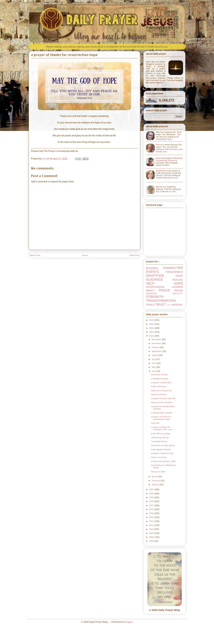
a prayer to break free (161, 382)
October (156, 347)
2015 (151, 513)
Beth (179, 132)
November (157, 343)
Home (85, 255)
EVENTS (152, 271)
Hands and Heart (159, 394)
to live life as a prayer (161, 433)
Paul (158, 158)
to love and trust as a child (163, 461)
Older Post (134, 255)
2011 (151, 529)
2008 (151, 541)
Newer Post (35, 255)
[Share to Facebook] (84, 158)
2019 (151, 497)
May (154, 367)
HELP (150, 283)
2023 (151, 332)
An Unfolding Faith (167, 138)
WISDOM (177, 304)
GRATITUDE (155, 275)
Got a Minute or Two (166, 191)
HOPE (178, 283)
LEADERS (177, 287)
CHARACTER (173, 268)
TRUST (160, 304)
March (155, 476)
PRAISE (178, 290)
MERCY (150, 290)
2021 (151, 489)
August (155, 355)
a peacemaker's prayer (161, 413)
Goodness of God (159, 374)
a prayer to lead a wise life (163, 398)
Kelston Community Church (169, 159)
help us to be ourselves (162, 402)
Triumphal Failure (159, 441)
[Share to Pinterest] (87, 158)
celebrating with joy (160, 437)
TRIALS (150, 304)
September (157, 351)
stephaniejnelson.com (167, 177)
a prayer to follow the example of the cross (162, 428)
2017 (151, 505)
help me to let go (159, 457)
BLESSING (152, 268)
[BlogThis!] (79, 158)
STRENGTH (155, 296)
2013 (151, 521)
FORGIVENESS (174, 272)
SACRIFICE (151, 293)
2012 (151, 525)
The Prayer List (52, 151)
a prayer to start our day (162, 453)
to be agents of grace (161, 449)
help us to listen (158, 471)
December (157, 339)
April (154, 371)
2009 (151, 537)
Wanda (159, 187)
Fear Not (155, 423)
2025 (151, 324)
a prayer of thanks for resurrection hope (161, 417)
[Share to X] (81, 158)
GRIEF (179, 276)
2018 (151, 501)
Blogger (128, 622)
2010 (151, 533)
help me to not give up (161, 390)
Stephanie (161, 170)
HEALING (177, 279)
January (156, 484)
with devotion (171, 149)
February (156, 480)
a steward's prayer (159, 378)
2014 (151, 517)
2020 (151, 493)
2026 (151, 320)
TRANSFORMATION (161, 300)
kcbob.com (161, 151)
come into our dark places (163, 445)
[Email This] (76, 158)
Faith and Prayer (159, 386)
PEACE (164, 290)
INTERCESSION (155, 287)
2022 (151, 336)
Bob (158, 144)
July (154, 359)
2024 (151, 328)
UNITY (169, 305)
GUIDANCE (154, 279)
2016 (151, 509)
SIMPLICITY (177, 294)
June (154, 363)
